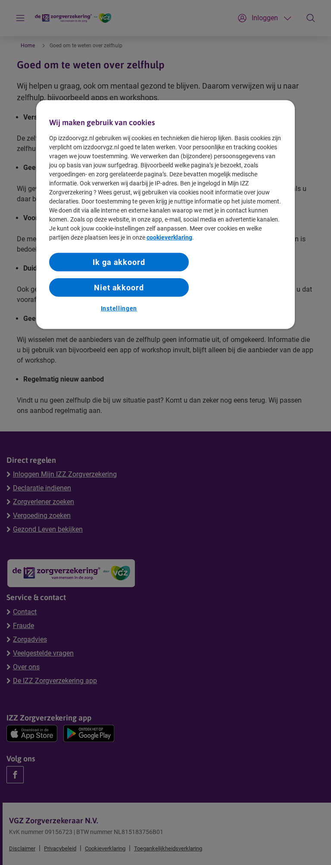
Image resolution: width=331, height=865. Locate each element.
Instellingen (119, 308)
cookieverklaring (169, 237)
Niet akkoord (119, 287)
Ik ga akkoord (119, 262)
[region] (165, 214)
